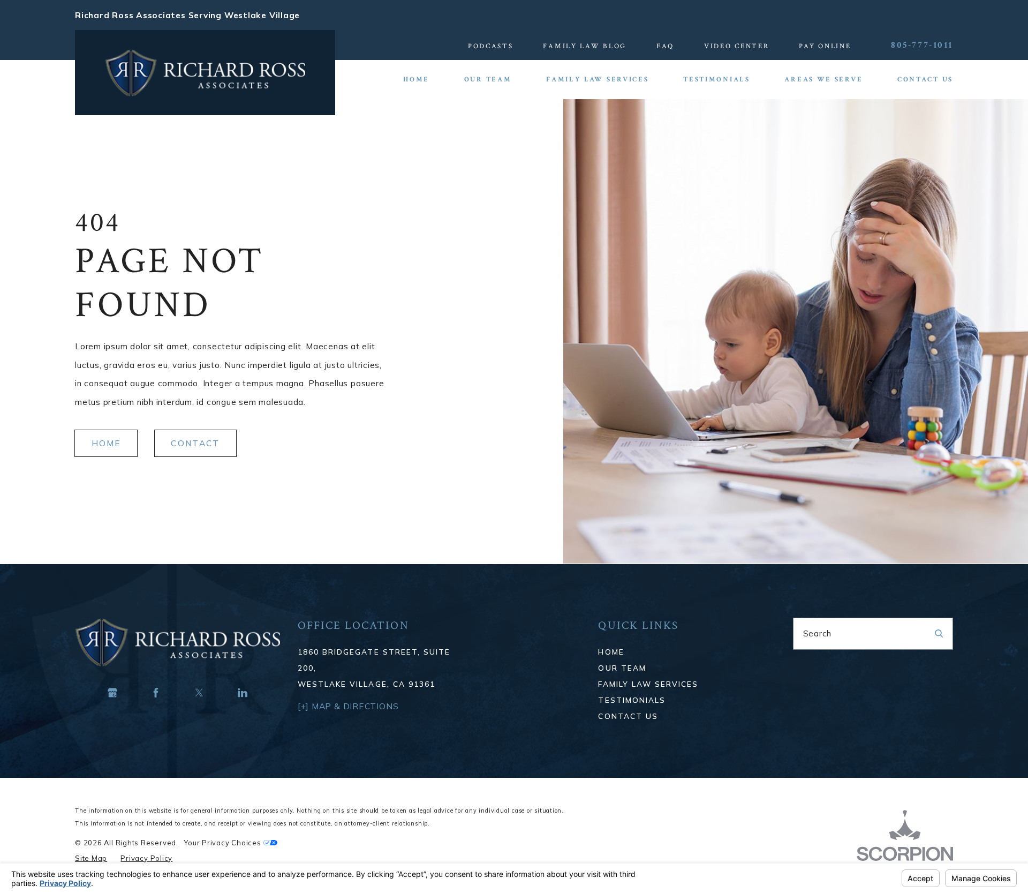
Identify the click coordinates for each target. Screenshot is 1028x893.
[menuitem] (425, 79)
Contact (195, 443)
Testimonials (632, 699)
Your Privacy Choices (223, 842)
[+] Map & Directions (348, 706)
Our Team (622, 667)
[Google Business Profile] (112, 693)
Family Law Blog (584, 46)
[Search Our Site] (939, 633)
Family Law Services (648, 683)
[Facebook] (156, 693)
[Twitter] (199, 693)
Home (106, 443)
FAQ (665, 46)
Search (817, 633)
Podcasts (490, 46)
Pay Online (825, 46)
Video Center (736, 46)
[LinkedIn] (242, 693)
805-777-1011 (922, 45)
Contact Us (628, 716)
